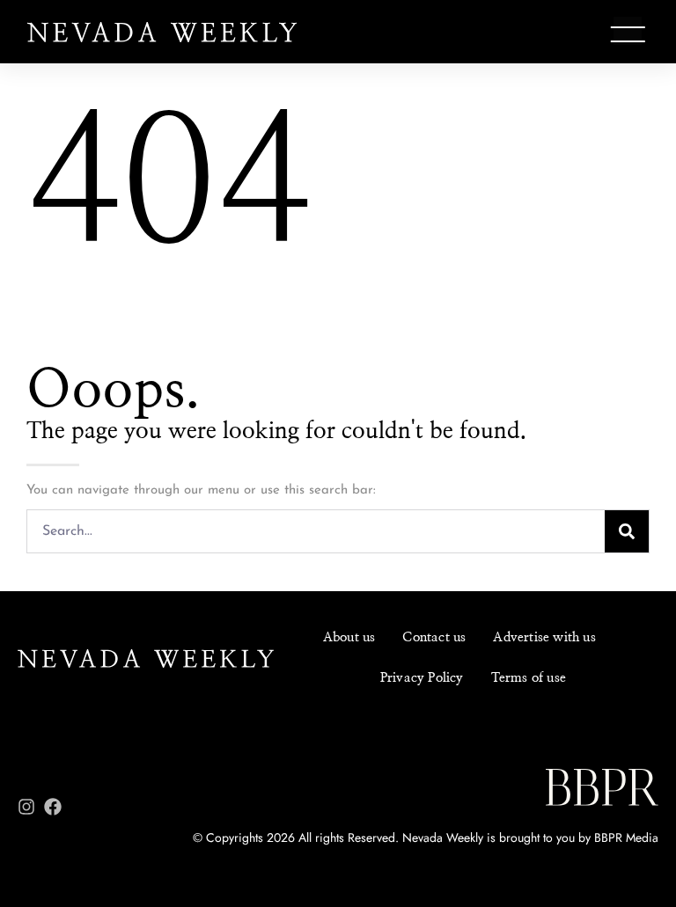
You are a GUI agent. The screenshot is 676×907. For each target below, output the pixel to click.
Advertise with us (544, 637)
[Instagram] (26, 807)
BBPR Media (626, 837)
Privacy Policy (422, 677)
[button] (627, 34)
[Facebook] (53, 807)
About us (349, 637)
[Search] (627, 531)
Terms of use (528, 677)
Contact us (434, 637)
